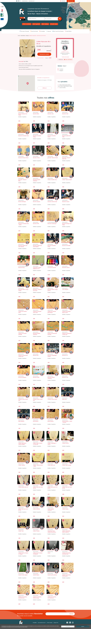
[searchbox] (49, 19)
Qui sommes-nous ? (42, 622)
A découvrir (49, 31)
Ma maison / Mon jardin (25, 31)
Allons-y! (44, 88)
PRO (21, 17)
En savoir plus (68, 626)
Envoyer (71, 613)
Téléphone (70, 59)
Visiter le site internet (65, 56)
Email (66, 59)
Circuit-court (53, 24)
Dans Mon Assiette (34, 31)
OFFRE (23, 19)
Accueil (19, 35)
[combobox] (50, 18)
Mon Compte (49, 622)
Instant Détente (68, 31)
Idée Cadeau (45, 24)
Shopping (27, 35)
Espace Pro (56, 622)
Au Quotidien (42, 31)
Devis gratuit (36, 24)
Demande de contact (44, 54)
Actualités (34, 622)
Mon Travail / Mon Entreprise (59, 31)
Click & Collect (27, 24)
